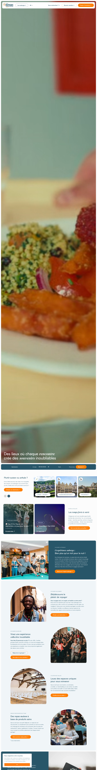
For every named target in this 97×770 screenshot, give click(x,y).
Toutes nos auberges (12, 520)
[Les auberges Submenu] (26, 5)
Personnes (72, 467)
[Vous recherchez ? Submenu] (59, 5)
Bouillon (40, 522)
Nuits (59, 467)
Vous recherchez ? (53, 5)
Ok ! (17, 764)
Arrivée (34, 467)
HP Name (3, 464)
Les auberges (21, 5)
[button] (5, 496)
